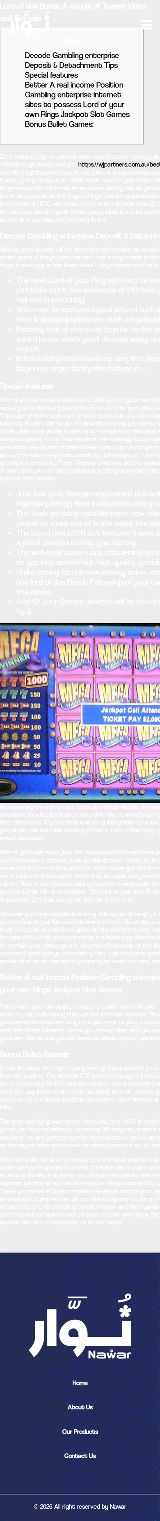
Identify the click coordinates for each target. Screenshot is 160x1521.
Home (80, 1383)
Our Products (80, 1431)
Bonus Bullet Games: (59, 124)
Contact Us (80, 1456)
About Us (80, 1407)
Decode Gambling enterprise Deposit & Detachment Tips (72, 60)
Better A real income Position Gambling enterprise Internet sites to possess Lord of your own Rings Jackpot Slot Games (77, 99)
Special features (51, 75)
